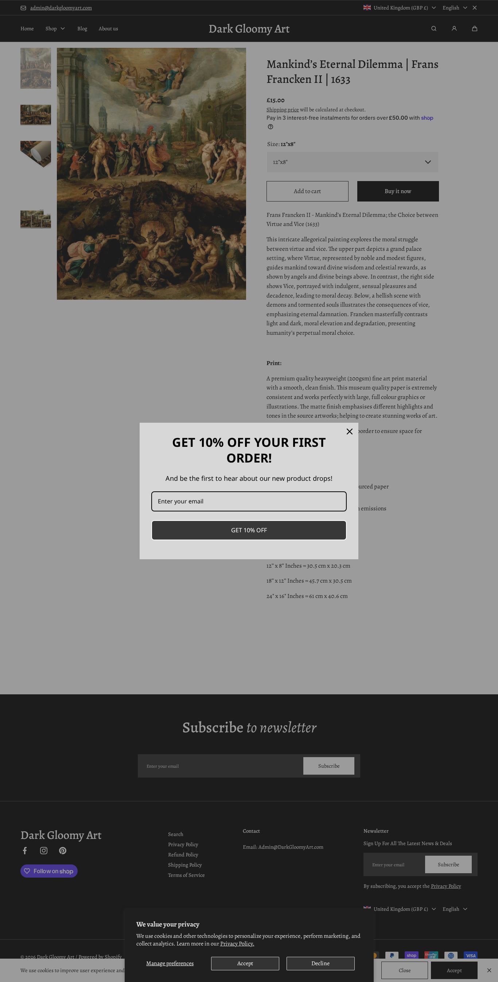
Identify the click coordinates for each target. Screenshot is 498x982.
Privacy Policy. (237, 944)
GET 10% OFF (249, 530)
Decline (320, 963)
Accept (245, 963)
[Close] (349, 431)
